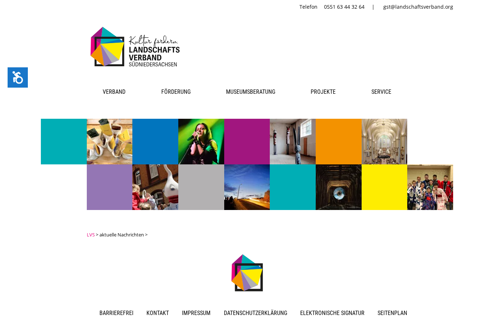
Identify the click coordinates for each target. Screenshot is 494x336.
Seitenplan (392, 313)
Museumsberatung (250, 91)
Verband (114, 91)
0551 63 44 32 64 (344, 6)
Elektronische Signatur (332, 313)
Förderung (176, 91)
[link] (136, 68)
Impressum (196, 313)
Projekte (323, 91)
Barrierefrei (116, 313)
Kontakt (157, 313)
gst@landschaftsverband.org (418, 6)
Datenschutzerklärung (255, 313)
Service (381, 91)
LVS (91, 234)
